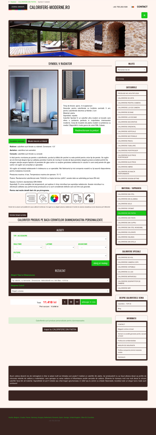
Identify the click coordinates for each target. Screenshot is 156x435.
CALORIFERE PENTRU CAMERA (129, 103)
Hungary (40, 417)
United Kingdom (75, 417)
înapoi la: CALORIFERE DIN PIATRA (60, 329)
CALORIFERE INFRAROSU (127, 276)
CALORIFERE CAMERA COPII (128, 262)
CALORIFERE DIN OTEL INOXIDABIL (130, 227)
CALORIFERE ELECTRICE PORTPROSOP (127, 156)
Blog (119, 308)
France (28, 417)
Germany (34, 417)
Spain (61, 417)
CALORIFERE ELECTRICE (127, 162)
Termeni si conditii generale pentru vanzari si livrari (132, 335)
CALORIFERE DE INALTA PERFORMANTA (126, 172)
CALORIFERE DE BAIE (125, 112)
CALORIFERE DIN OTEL (126, 194)
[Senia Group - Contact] (89, 198)
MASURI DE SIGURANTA (126, 345)
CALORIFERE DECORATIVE (127, 122)
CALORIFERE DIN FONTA (126, 218)
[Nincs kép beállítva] (73, 84)
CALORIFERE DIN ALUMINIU (128, 199)
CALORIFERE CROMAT (126, 208)
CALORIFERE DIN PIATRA (27, 2)
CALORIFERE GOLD (125, 204)
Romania (55, 417)
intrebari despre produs (18, 215)
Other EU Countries (87, 417)
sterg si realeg (100, 263)
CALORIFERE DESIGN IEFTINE (128, 178)
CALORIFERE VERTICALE (127, 131)
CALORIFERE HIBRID (125, 167)
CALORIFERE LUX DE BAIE (127, 117)
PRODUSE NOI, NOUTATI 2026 (128, 93)
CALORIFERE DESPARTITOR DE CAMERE (129, 282)
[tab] (17, 141)
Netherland (48, 417)
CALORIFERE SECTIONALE (127, 136)
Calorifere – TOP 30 (124, 304)
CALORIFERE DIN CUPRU (127, 223)
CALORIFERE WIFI (124, 288)
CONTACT (142, 6)
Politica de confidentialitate (127, 341)
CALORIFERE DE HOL (125, 257)
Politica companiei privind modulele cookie (130, 351)
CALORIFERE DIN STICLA (127, 242)
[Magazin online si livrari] (77, 198)
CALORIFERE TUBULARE (127, 146)
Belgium (16, 417)
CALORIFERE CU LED (125, 272)
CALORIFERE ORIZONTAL (127, 127)
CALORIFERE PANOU (125, 141)
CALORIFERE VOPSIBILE (126, 267)
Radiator (13, 2)
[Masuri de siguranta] (66, 198)
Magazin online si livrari (126, 329)
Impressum (121, 357)
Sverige (66, 417)
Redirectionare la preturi (87, 130)
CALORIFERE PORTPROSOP (128, 150)
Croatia (22, 417)
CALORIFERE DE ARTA (126, 98)
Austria (11, 417)
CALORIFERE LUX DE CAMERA (129, 107)
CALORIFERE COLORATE (127, 232)
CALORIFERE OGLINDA (126, 237)
